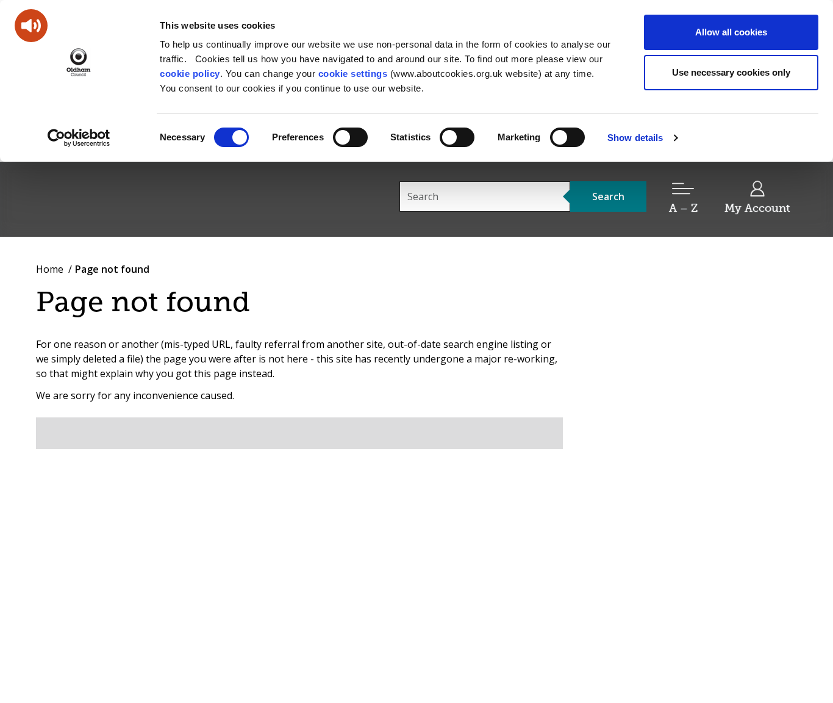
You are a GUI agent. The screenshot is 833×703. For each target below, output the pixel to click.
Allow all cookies (731, 32)
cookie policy (190, 73)
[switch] (350, 137)
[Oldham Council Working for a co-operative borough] (146, 198)
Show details (635, 137)
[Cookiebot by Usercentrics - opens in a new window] (79, 138)
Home (49, 269)
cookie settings (353, 73)
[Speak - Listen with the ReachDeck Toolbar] (31, 25)
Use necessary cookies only (731, 72)
